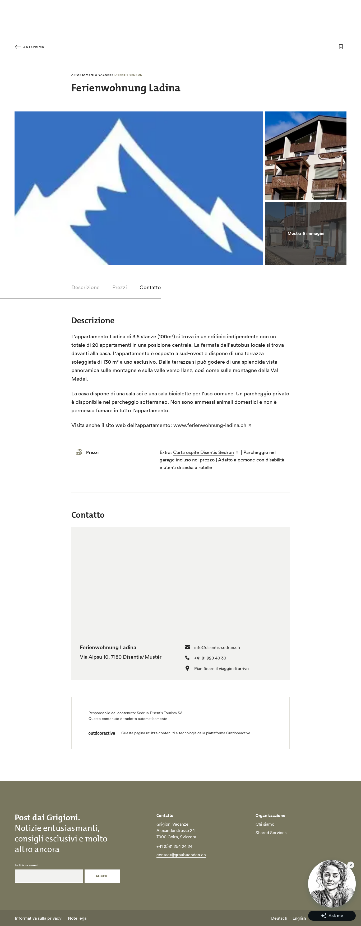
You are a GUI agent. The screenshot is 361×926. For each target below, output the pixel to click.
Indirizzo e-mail (26, 865)
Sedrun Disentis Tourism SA (160, 712)
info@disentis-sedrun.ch (217, 647)
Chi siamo (265, 824)
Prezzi (119, 287)
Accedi (102, 876)
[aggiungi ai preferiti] (341, 46)
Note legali (78, 918)
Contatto (150, 287)
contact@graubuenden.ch (181, 854)
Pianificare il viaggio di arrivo (221, 668)
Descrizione (85, 287)
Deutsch (279, 918)
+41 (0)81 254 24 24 (174, 846)
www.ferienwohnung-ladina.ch (209, 425)
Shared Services (271, 832)
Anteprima (33, 47)
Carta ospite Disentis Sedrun (203, 452)
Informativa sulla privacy (38, 918)
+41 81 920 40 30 (210, 658)
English (299, 918)
